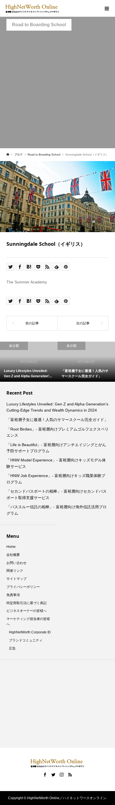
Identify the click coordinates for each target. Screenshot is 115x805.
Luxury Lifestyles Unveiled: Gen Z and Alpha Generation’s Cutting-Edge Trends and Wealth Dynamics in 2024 (57, 407)
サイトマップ (16, 579)
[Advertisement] (57, 90)
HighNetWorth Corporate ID (30, 632)
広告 (12, 648)
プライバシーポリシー (23, 587)
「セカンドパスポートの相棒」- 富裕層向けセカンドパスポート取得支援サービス (56, 494)
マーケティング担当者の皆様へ (28, 621)
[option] (35, 362)
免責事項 (13, 595)
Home (11, 547)
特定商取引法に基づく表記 (26, 603)
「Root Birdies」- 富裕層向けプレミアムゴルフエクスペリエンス (57, 432)
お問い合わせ (16, 563)
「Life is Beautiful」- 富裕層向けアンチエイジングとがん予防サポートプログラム (56, 447)
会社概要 (13, 555)
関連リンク (14, 571)
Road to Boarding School (39, 24)
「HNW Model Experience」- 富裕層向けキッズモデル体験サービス (56, 463)
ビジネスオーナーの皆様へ (26, 611)
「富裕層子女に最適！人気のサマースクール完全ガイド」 (57, 419)
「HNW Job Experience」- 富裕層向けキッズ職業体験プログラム (55, 478)
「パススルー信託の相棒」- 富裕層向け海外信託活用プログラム (56, 510)
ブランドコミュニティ (25, 640)
